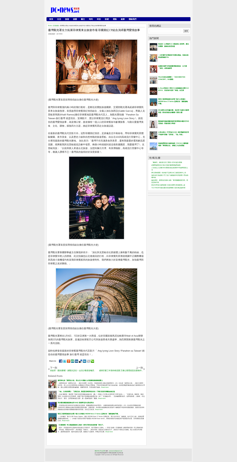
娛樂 (75, 19)
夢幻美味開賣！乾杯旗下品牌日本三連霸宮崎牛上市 (168, 172)
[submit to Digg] (76, 361)
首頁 (51, 19)
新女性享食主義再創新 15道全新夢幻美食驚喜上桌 (168, 185)
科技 (99, 19)
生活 (59, 19)
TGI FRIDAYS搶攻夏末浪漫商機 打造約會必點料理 (168, 188)
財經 (107, 19)
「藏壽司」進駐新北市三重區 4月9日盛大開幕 (166, 162)
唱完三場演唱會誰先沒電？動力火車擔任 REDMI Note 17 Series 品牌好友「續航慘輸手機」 (173, 101)
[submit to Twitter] (64, 361)
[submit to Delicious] (80, 361)
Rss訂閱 (102, 451)
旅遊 (67, 19)
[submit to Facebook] (60, 361)
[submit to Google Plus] (68, 361)
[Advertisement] (139, 10)
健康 (123, 19)
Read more (105, 387)
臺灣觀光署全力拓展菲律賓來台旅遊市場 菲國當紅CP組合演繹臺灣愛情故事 (94, 30)
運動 (115, 19)
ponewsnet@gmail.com (115, 451)
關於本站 (97, 451)
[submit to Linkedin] (84, 361)
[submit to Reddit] (88, 361)
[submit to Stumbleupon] (72, 361)
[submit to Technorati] (92, 361)
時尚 (91, 19)
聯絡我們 (132, 19)
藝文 (83, 19)
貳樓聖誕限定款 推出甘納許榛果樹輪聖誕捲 (165, 165)
